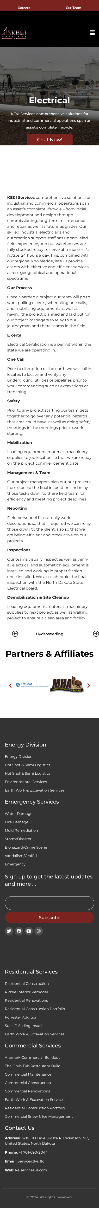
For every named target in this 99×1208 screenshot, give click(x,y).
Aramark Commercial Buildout (32, 1057)
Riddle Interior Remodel (26, 992)
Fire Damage (16, 822)
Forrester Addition (21, 1017)
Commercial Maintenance (28, 1074)
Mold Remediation (21, 830)
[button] (92, 32)
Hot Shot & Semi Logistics (27, 765)
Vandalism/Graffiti (21, 855)
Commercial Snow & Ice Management (39, 1116)
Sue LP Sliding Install (23, 1025)
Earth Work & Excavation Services (34, 790)
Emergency (15, 864)
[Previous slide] (15, 634)
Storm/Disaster (18, 839)
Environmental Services (26, 781)
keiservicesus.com (31, 1170)
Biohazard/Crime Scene (26, 847)
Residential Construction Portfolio (35, 1009)
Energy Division (18, 756)
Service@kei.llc (31, 1161)
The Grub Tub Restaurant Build (33, 1066)
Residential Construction (27, 983)
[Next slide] (96, 634)
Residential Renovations (26, 1000)
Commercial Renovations (27, 1091)
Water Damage (18, 813)
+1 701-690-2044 (33, 1152)
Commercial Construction (28, 1082)
